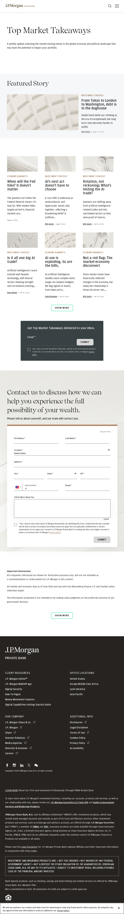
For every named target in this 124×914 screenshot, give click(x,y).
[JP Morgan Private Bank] (22, 657)
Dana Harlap (12, 293)
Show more (62, 615)
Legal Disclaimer (29, 846)
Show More (62, 308)
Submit (102, 539)
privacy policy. (63, 911)
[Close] (118, 908)
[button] (18, 487)
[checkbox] (28, 349)
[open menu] (117, 6)
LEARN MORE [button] (11, 790)
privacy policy (55, 532)
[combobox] (62, 463)
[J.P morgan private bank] (20, 6)
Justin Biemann (51, 296)
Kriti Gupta (85, 132)
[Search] (110, 6)
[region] (62, 908)
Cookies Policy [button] (77, 738)
